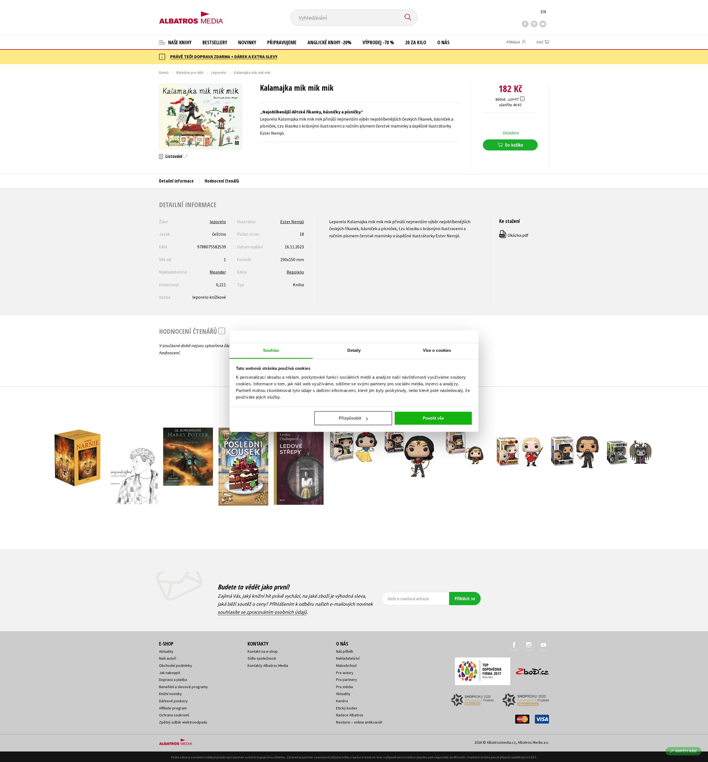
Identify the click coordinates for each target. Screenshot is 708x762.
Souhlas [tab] (271, 350)
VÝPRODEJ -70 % (378, 42)
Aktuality (166, 651)
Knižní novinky (170, 693)
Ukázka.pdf (514, 235)
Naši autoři (167, 658)
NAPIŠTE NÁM (686, 751)
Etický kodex (346, 708)
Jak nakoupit (169, 672)
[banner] (191, 13)
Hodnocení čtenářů (222, 181)
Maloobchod (346, 665)
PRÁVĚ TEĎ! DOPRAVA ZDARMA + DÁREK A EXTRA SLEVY (223, 56)
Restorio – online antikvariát (359, 722)
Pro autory (344, 672)
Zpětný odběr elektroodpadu (183, 722)
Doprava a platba (173, 679)
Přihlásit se (465, 598)
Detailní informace (176, 181)
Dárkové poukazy (173, 700)
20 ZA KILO (415, 42)
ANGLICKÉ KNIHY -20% (330, 42)
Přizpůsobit (350, 418)
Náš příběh (344, 651)
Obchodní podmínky (175, 665)
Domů (164, 72)
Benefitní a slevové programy (183, 686)
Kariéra (342, 700)
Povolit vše (433, 418)
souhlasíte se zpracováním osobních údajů (262, 612)
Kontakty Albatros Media (268, 665)
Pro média (344, 686)
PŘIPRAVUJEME (281, 42)
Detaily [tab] (354, 350)
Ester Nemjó (292, 221)
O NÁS (443, 42)
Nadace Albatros (349, 714)
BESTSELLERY (214, 42)
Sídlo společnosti (262, 658)
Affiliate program (173, 708)
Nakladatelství (348, 658)
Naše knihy (179, 42)
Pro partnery (346, 679)
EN (543, 11)
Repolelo (295, 272)
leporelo (218, 221)
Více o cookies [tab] (437, 350)
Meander (218, 272)
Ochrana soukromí (174, 714)
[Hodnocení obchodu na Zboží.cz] (529, 670)
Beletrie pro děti (190, 72)
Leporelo (218, 72)
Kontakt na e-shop (263, 651)
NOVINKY (247, 42)
